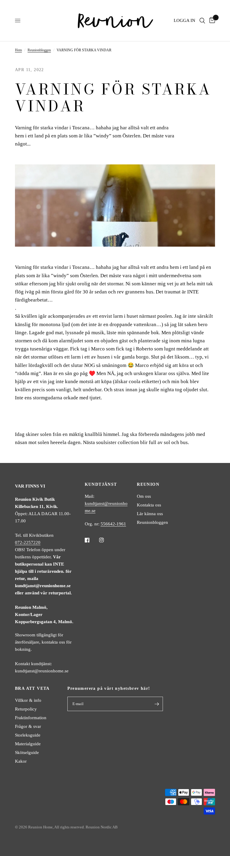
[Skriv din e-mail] (157, 704)
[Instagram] (105, 540)
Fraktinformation (30, 717)
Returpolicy (26, 709)
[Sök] (202, 20)
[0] (211, 20)
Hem (18, 50)
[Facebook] (91, 540)
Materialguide (28, 743)
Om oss (144, 496)
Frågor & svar (28, 726)
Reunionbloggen (39, 50)
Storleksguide (27, 735)
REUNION (148, 484)
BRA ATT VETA (32, 688)
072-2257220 (27, 542)
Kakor (21, 761)
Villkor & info (28, 700)
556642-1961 (113, 523)
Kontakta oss (149, 505)
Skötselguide (27, 752)
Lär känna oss (150, 513)
